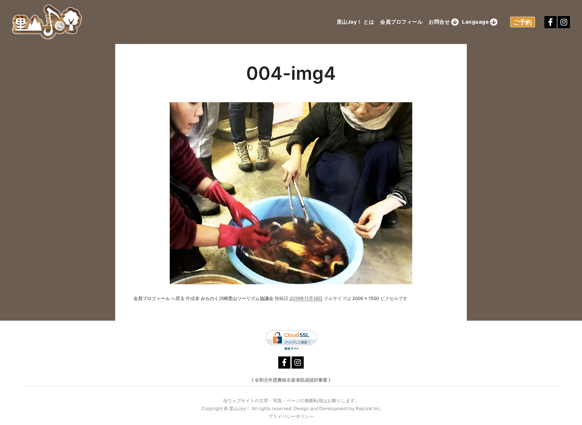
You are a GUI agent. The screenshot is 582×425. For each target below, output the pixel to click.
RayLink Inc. (368, 408)
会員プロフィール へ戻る (159, 298)
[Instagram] (564, 22)
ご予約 (522, 22)
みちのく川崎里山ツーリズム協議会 (237, 298)
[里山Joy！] (47, 22)
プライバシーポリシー (291, 416)
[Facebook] (550, 22)
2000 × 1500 (365, 298)
